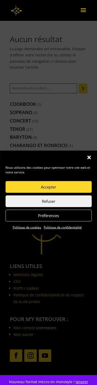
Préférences (48, 215)
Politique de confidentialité (63, 227)
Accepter (48, 187)
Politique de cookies (27, 227)
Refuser (48, 201)
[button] (89, 157)
